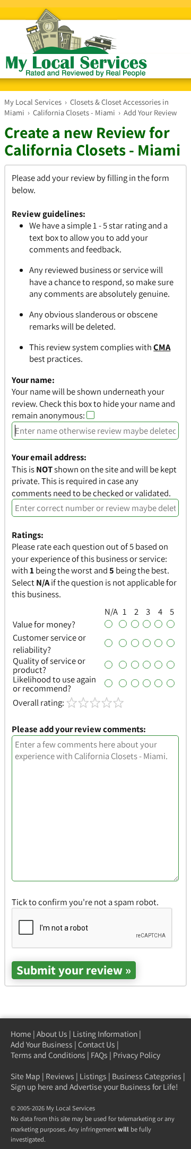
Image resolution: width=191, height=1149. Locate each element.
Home (21, 1034)
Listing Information (105, 1034)
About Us (52, 1034)
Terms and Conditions (48, 1055)
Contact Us (96, 1044)
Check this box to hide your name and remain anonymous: (93, 409)
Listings (93, 1076)
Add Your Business (42, 1044)
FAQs (99, 1055)
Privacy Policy (136, 1055)
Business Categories (146, 1076)
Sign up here (32, 1087)
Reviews (60, 1076)
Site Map (25, 1076)
